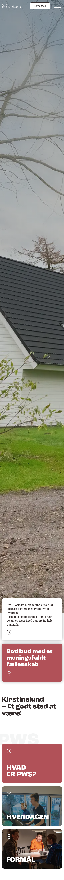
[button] (57, 6)
